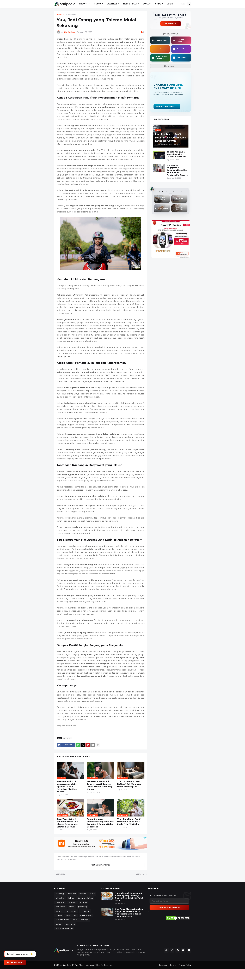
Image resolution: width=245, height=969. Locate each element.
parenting (82, 907)
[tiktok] (172, 950)
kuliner (71, 898)
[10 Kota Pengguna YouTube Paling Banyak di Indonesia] (159, 155)
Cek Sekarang (170, 23)
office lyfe (60, 898)
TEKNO (97, 4)
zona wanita (71, 911)
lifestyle (82, 894)
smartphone (71, 915)
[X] (83, 745)
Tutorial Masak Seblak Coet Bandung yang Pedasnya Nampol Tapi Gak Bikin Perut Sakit (129, 897)
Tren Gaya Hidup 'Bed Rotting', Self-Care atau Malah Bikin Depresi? (129, 784)
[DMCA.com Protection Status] (178, 918)
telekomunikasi (62, 920)
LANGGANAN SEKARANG (169, 907)
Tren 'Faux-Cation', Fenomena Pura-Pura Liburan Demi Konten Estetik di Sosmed (67, 823)
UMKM (59, 915)
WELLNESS (112, 4)
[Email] (92, 745)
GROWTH (83, 4)
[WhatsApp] (78, 745)
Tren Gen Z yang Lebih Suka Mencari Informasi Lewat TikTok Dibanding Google (99, 785)
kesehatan (60, 902)
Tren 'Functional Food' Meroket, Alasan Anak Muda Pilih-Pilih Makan (128, 821)
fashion (59, 924)
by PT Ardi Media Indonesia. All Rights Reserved (91, 965)
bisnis (92, 894)
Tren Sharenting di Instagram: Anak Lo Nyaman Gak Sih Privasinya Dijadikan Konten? (67, 786)
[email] (189, 950)
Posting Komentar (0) (101, 865)
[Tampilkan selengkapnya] (97, 745)
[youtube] (183, 950)
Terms (172, 965)
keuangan (70, 924)
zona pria (72, 894)
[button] (182, 4)
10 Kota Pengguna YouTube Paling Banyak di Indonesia (176, 154)
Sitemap (163, 965)
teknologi (60, 894)
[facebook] (177, 950)
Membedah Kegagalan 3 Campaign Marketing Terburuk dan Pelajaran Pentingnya (177, 170)
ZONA (146, 4)
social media (85, 915)
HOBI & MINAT (130, 4)
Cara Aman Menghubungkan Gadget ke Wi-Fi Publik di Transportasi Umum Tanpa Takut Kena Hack (129, 912)
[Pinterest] (87, 745)
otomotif (73, 902)
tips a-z (59, 911)
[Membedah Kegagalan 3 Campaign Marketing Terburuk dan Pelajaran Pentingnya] (159, 168)
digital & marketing (64, 928)
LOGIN (170, 4)
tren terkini (71, 15)
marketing (84, 911)
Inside (158, 4)
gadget (83, 902)
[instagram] (166, 950)
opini (75, 920)
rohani (72, 907)
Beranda (60, 15)
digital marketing (85, 898)
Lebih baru (60, 874)
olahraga (84, 920)
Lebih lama (140, 874)
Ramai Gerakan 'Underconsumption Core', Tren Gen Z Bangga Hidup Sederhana (100, 823)
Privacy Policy (185, 965)
